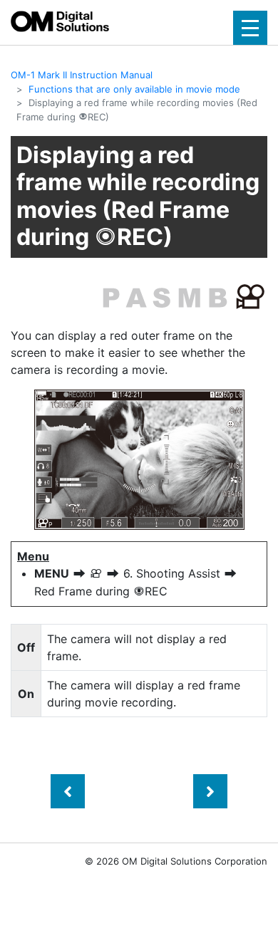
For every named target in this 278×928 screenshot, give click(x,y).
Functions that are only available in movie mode (134, 89)
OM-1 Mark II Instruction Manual (82, 74)
